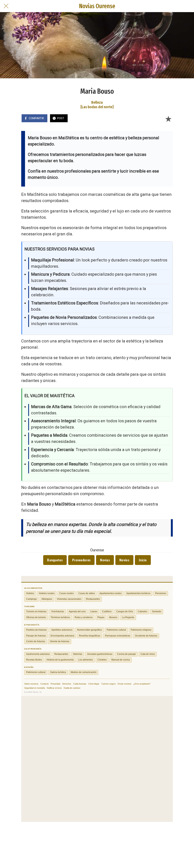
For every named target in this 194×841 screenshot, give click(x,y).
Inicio (143, 560)
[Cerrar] (6, 6)
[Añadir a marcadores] (168, 118)
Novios (124, 560)
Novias (105, 560)
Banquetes (55, 560)
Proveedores (81, 560)
